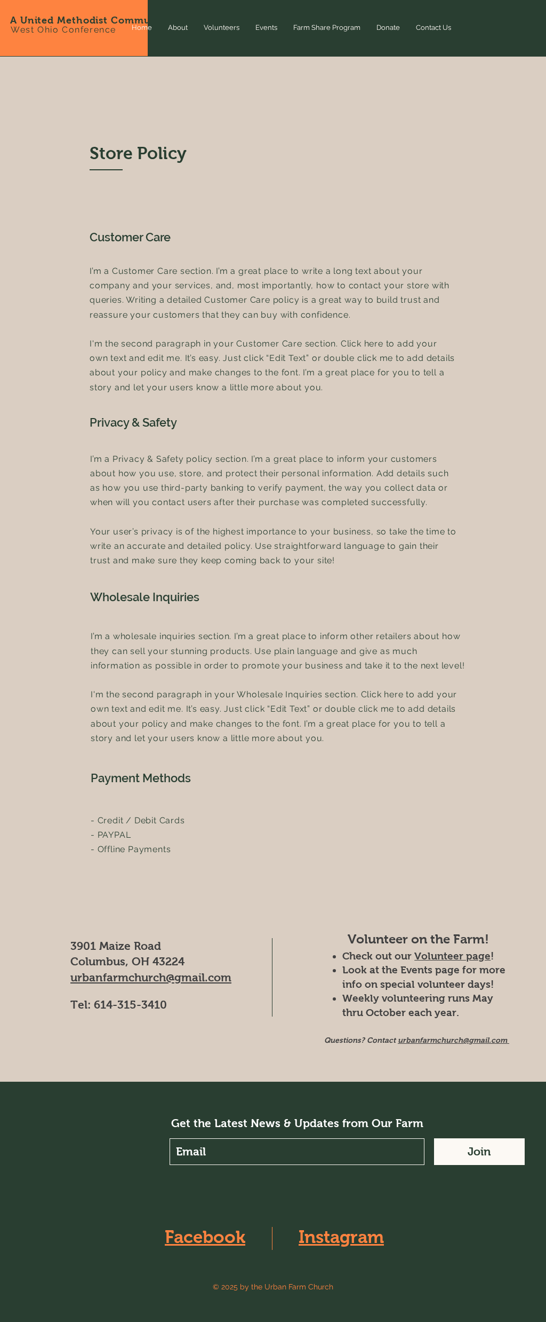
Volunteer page (452, 956)
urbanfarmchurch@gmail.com (150, 977)
